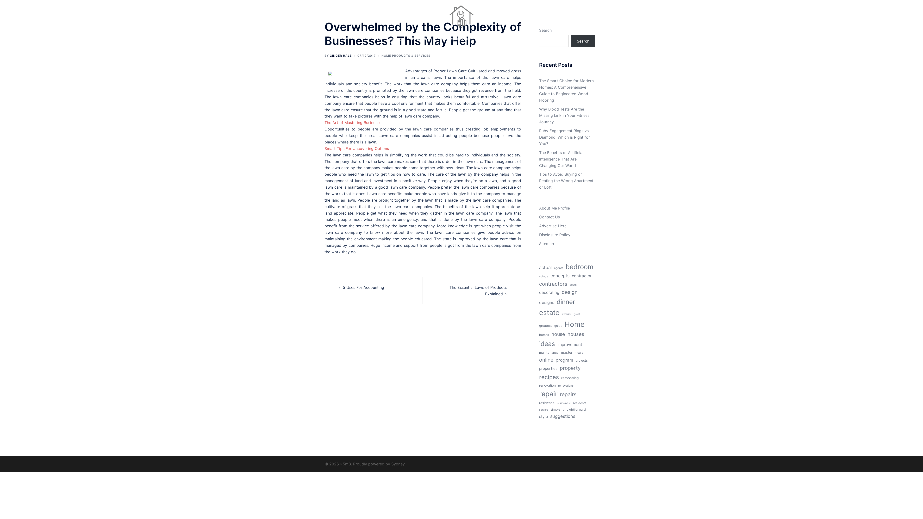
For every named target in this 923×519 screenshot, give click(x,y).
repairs (568, 394)
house (558, 334)
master (566, 352)
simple (555, 409)
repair (548, 394)
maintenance (549, 352)
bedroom (579, 267)
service (543, 409)
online (546, 360)
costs (573, 284)
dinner (566, 301)
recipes (549, 377)
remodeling (570, 378)
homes (544, 335)
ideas (547, 343)
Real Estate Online (532, 39)
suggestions (562, 416)
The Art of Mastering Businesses (353, 122)
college (543, 276)
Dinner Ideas (422, 39)
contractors (553, 284)
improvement (569, 344)
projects (581, 360)
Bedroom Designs (391, 39)
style (543, 416)
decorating (549, 292)
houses (576, 334)
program (564, 360)
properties (548, 368)
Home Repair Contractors (459, 39)
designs (546, 302)
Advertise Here (553, 225)
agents (558, 268)
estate (549, 312)
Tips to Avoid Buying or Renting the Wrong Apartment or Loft (566, 181)
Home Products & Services (405, 55)
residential (564, 403)
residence (547, 403)
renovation (547, 385)
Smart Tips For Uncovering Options (356, 148)
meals (579, 352)
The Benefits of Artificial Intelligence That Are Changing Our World (561, 159)
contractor (582, 275)
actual (545, 267)
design (570, 292)
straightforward (574, 409)
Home (575, 324)
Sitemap (546, 243)
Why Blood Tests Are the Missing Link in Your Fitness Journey (564, 115)
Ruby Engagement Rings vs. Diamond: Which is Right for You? (564, 137)
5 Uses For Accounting (363, 287)
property (570, 368)
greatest (545, 325)
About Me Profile (554, 208)
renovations (566, 385)
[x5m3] (461, 18)
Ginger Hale (341, 55)
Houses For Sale (498, 39)
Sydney (398, 464)
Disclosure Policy (554, 234)
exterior (566, 314)
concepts (559, 275)
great (577, 314)
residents (579, 403)
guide (558, 325)
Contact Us (549, 217)
